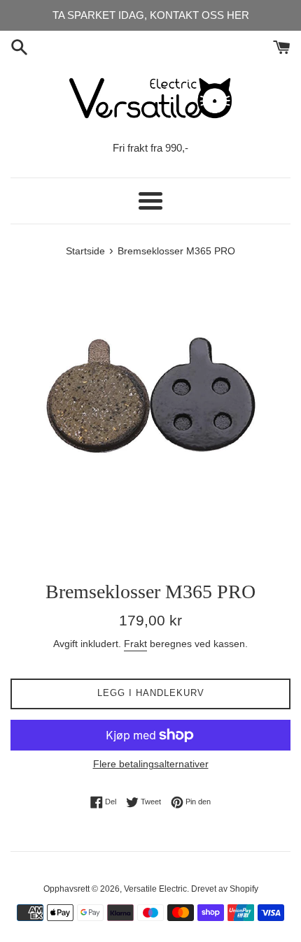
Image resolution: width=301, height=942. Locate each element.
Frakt (135, 643)
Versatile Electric (155, 889)
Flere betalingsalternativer (151, 763)
